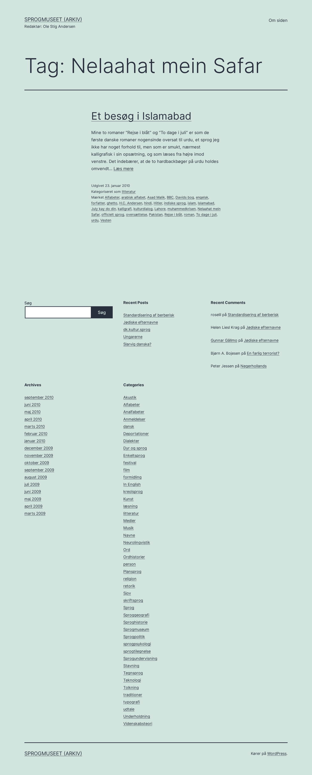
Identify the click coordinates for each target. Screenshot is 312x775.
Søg (28, 303)
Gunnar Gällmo (224, 340)
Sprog (128, 607)
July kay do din (103, 209)
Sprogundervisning (140, 658)
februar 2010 (35, 433)
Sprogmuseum (136, 629)
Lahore (160, 209)
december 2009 (38, 448)
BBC (170, 197)
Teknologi (132, 680)
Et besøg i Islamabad (141, 116)
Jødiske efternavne (140, 322)
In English (132, 484)
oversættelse (136, 214)
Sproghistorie (135, 622)
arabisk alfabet (133, 197)
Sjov (127, 593)
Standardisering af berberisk (148, 315)
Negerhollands (253, 366)
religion (129, 578)
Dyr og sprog (135, 448)
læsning (130, 506)
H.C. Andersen (130, 203)
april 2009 (33, 506)
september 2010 (38, 397)
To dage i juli (206, 214)
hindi (148, 203)
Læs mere (124, 168)
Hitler (158, 203)
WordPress (277, 753)
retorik (129, 586)
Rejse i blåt (173, 214)
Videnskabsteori (137, 723)
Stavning (131, 665)
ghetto (112, 203)
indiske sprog (175, 203)
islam (192, 203)
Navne (129, 535)
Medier (129, 520)
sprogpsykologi (137, 644)
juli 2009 (31, 484)
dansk (128, 426)
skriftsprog (133, 600)
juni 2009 (32, 491)
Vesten (105, 220)
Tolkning (131, 687)
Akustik (129, 397)
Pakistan (156, 214)
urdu (94, 220)
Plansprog (132, 571)
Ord (126, 549)
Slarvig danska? (137, 344)
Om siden (278, 20)
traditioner (132, 694)
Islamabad (206, 203)
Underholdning (136, 716)
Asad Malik (156, 197)
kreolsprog (133, 491)
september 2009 (39, 470)
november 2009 (38, 455)
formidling (132, 477)
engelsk (202, 197)
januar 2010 (34, 441)
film (126, 470)
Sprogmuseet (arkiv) (53, 19)
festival (129, 462)
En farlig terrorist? (263, 353)
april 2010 (33, 419)
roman (189, 214)
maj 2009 (32, 499)
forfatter (98, 203)
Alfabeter (112, 197)
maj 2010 (32, 412)
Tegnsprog (133, 673)
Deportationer (136, 433)
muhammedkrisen (181, 209)
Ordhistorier (134, 557)
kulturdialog (143, 209)
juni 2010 (32, 404)
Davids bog (185, 197)
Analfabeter (133, 412)
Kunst (128, 499)
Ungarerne (132, 336)
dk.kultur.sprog (136, 329)
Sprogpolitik (134, 636)
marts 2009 (34, 513)
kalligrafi (125, 209)
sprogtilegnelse (137, 651)
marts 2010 (34, 426)
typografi (131, 702)
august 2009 (35, 477)
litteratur (129, 191)
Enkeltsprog (134, 455)
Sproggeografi (136, 615)
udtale (128, 709)
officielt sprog (112, 214)
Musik (128, 528)
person (129, 564)
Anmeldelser (134, 419)
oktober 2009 (36, 462)
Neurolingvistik (136, 542)
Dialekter (131, 441)
